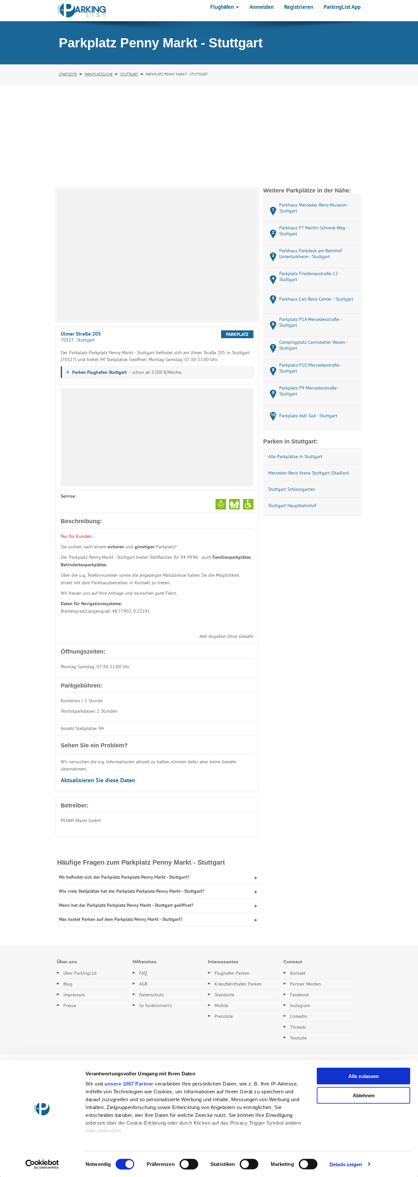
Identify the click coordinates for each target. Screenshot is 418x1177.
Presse (69, 1005)
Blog (67, 984)
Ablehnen (364, 1095)
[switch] (189, 1164)
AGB (143, 984)
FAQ (143, 973)
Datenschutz (151, 995)
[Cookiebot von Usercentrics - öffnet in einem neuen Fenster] (42, 1164)
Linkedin (298, 1016)
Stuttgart (129, 74)
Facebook (299, 995)
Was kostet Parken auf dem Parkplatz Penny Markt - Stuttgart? (120, 919)
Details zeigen (346, 1164)
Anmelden (261, 6)
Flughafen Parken (232, 973)
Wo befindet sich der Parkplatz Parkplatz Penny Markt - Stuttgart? (124, 877)
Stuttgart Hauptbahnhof (292, 505)
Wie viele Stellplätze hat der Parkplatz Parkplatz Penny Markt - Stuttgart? (131, 891)
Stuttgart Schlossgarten (291, 489)
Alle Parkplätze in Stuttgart (295, 456)
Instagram (300, 1005)
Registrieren (298, 6)
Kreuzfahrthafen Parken (238, 984)
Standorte (224, 995)
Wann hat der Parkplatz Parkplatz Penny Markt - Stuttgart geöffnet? (126, 905)
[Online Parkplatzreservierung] (82, 10)
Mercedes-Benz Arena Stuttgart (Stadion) (308, 473)
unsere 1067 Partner (128, 1083)
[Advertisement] (209, 133)
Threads (298, 1027)
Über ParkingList (80, 973)
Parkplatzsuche (99, 74)
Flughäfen (222, 6)
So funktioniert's (155, 1005)
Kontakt (298, 973)
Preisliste (224, 1016)
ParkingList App (342, 6)
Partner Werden (305, 984)
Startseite (68, 74)
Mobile (221, 1005)
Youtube (298, 1038)
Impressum (74, 995)
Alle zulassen (363, 1076)
